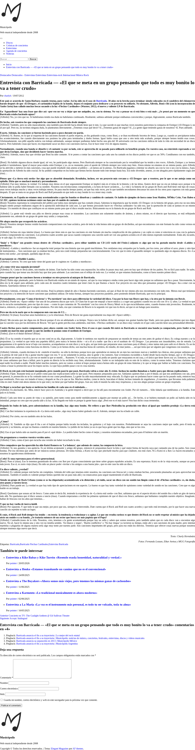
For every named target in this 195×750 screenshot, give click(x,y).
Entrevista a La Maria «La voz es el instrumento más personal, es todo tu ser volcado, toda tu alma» (68, 604)
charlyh (8, 95)
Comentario (6, 677)
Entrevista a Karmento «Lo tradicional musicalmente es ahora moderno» (51, 592)
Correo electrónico (9, 688)
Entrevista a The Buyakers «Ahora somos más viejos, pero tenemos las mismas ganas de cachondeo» (68, 581)
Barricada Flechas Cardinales (34, 544)
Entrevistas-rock (54, 75)
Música (79, 75)
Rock (86, 75)
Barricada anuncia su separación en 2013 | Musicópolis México (46, 641)
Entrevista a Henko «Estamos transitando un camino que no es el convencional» (56, 569)
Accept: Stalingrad (13, 618)
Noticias (10, 53)
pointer (13, 563)
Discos (9, 42)
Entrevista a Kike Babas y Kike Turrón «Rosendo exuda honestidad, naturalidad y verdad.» (64, 557)
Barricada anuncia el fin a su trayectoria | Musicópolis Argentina (47, 643)
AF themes (78, 748)
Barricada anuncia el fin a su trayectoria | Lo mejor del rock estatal (48, 635)
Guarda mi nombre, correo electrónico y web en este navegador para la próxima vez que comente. (51, 700)
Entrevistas (11, 48)
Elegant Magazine (59, 748)
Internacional (69, 75)
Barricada (101, 101)
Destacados (5, 75)
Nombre (4, 683)
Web (2, 694)
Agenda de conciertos (16, 51)
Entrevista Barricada (58, 544)
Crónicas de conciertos (17, 45)
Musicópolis (6, 27)
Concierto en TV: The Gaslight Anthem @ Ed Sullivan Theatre (34, 615)
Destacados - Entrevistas (23, 75)
